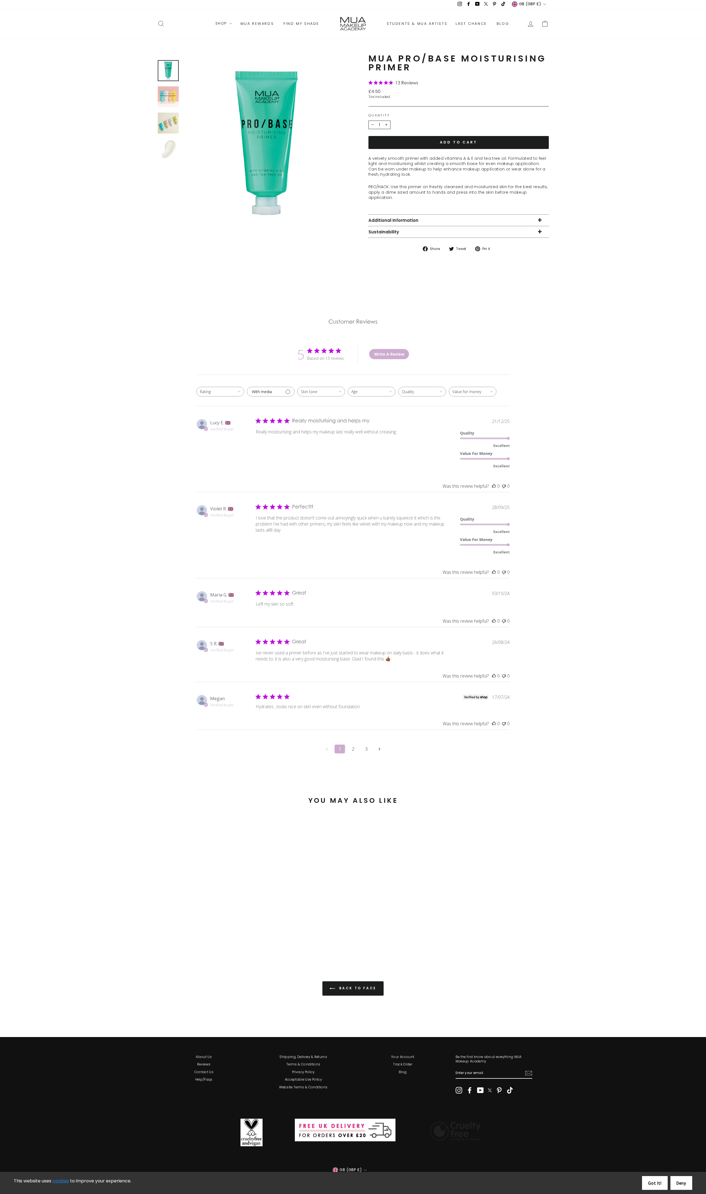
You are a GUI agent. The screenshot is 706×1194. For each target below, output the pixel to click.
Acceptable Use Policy (303, 1079)
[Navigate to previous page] (326, 749)
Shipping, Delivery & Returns (303, 1057)
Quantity (379, 115)
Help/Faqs (204, 1079)
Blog (403, 1072)
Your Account (402, 1057)
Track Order (402, 1064)
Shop (221, 23)
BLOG (503, 23)
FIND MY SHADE (301, 23)
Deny (681, 1183)
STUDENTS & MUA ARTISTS (417, 23)
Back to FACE (356, 988)
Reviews (203, 1064)
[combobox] (220, 391)
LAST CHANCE (471, 23)
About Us (204, 1057)
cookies (60, 1181)
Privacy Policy (303, 1072)
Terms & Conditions (303, 1064)
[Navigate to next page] (379, 749)
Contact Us (204, 1072)
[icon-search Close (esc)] (266, 143)
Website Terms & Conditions (303, 1087)
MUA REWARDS (257, 23)
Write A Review (389, 354)
